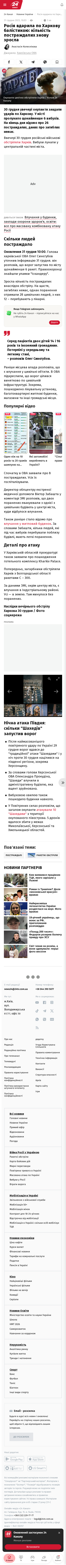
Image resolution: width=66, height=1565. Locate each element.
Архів (38, 1080)
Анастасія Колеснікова (24, 47)
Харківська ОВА (27, 53)
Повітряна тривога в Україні (25, 1170)
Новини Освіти (19, 1310)
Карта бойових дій (20, 1161)
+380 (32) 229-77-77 (24, 1515)
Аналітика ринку (19, 1349)
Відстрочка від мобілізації (24, 1218)
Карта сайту (42, 1086)
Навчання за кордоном (22, 1333)
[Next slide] (56, 691)
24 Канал (9, 14)
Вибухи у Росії (17, 1179)
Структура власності (46, 1075)
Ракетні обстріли (19, 1157)
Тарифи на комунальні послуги (27, 1256)
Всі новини (17, 1113)
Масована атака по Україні (24, 1175)
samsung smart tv (37, 1468)
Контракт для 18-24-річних (24, 1213)
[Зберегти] (57, 62)
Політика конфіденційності (13, 1079)
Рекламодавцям (12, 1067)
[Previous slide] (10, 691)
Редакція (8, 1045)
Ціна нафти (16, 1242)
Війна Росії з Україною (24, 1152)
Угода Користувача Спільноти (45, 1046)
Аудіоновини (17, 1136)
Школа (13, 1319)
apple (37, 1459)
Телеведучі (10, 1061)
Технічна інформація (46, 1058)
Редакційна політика (15, 1050)
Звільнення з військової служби (27, 1200)
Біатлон (14, 1387)
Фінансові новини (20, 1251)
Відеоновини (17, 1132)
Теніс (12, 1383)
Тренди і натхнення (20, 1358)
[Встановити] (33, 1540)
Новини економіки (22, 1238)
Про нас (8, 1039)
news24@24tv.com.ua (16, 989)
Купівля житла (18, 1353)
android (14, 1459)
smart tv (14, 1468)
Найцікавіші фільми (21, 1281)
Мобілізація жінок (20, 1209)
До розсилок (21, 1437)
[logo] (15, 4)
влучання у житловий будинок (27, 524)
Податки (14, 1260)
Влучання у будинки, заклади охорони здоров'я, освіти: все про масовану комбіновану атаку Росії (32, 223)
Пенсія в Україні (19, 1265)
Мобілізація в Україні (24, 1195)
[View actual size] (49, 679)
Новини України (25, 14)
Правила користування (16, 1073)
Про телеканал (12, 1056)
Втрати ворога (18, 1184)
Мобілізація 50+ (18, 1204)
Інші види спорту (19, 1392)
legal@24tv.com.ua (43, 1519)
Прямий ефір (17, 1127)
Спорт (13, 1369)
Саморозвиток (18, 1328)
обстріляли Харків (17, 142)
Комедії (14, 1294)
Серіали (14, 1299)
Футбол (14, 1378)
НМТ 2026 (15, 1324)
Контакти (40, 1064)
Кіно (13, 1276)
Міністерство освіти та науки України (30, 1315)
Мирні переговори (20, 1166)
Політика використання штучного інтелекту (16, 1087)
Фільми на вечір (19, 1290)
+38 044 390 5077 (45, 989)
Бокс (12, 1374)
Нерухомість (18, 1344)
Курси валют (17, 1247)
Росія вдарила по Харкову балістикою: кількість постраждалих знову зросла (49, 14)
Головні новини (18, 1118)
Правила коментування (48, 1053)
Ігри (38, 1091)
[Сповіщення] (62, 5)
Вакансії (40, 1069)
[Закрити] (59, 1532)
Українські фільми (20, 1285)
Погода (14, 1141)
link (37, 1002)
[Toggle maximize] (58, 679)
